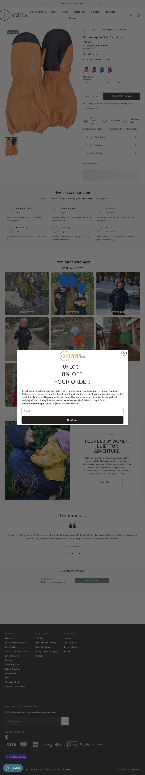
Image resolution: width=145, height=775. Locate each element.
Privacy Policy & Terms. (95, 400)
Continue (72, 420)
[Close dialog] (124, 353)
